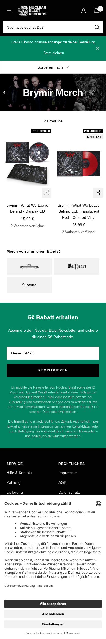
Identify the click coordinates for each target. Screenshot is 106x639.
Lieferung (15, 492)
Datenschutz (69, 492)
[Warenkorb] (96, 10)
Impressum (68, 473)
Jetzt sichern (53, 53)
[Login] (83, 10)
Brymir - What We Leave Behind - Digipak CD (27, 208)
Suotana (29, 285)
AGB (62, 482)
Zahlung (14, 482)
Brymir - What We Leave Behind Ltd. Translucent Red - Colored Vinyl (79, 211)
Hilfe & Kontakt (19, 473)
